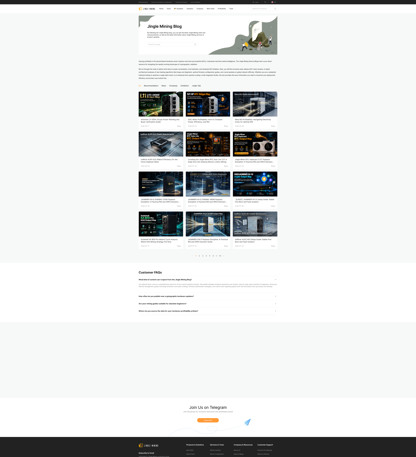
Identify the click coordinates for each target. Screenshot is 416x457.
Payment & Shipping (265, 450)
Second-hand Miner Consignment (161, 2)
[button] (208, 279)
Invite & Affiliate (195, 2)
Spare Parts (190, 454)
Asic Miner (190, 450)
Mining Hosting (143, 2)
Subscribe (208, 420)
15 (220, 256)
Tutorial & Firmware (181, 2)
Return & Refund (263, 454)
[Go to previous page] (192, 256)
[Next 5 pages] (216, 256)
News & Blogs (239, 454)
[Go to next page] (223, 256)
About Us (237, 450)
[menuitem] (161, 8)
